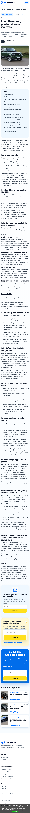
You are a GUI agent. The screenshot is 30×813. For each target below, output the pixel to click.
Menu (26, 2)
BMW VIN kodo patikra (6, 769)
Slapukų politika (5, 803)
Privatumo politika (5, 800)
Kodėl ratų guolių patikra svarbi (11, 114)
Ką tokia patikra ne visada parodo (12, 122)
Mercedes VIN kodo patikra (7, 771)
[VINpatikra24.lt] (8, 2)
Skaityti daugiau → (15, 699)
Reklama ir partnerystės (7, 793)
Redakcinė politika (5, 791)
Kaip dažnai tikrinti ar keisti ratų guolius (13, 117)
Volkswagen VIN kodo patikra (8, 774)
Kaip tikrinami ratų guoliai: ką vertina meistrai (15, 99)
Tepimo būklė (7, 112)
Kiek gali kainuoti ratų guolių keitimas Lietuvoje (15, 127)
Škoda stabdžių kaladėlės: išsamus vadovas (17, 707)
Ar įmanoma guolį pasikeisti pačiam (12, 125)
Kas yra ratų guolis (8, 94)
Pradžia (3, 9)
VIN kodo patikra (5, 757)
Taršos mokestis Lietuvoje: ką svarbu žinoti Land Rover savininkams (14, 130)
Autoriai (3, 762)
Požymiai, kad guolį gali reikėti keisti (13, 119)
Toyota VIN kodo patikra (7, 776)
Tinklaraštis (10, 9)
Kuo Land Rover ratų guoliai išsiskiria (13, 96)
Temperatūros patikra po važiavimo (12, 109)
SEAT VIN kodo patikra (6, 778)
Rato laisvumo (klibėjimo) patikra (12, 104)
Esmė (5, 134)
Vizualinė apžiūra (8, 107)
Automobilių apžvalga (20, 9)
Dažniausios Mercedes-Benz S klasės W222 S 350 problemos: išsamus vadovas (18, 720)
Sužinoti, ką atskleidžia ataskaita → (13, 642)
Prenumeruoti (15, 610)
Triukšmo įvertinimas (9, 101)
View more (12, 809)
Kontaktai (3, 788)
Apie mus (3, 786)
